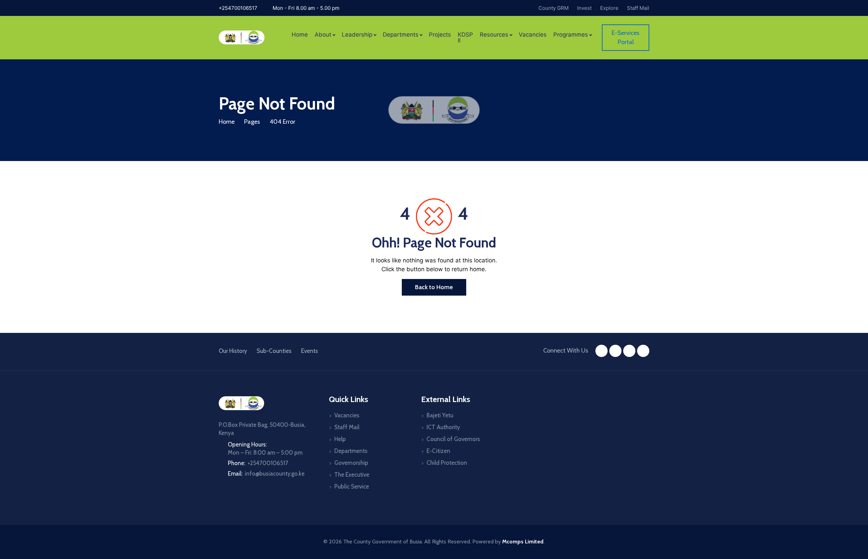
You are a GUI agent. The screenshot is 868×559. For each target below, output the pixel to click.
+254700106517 (238, 8)
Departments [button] (400, 35)
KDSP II (465, 37)
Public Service (351, 486)
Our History (233, 350)
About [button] (323, 35)
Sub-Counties (274, 350)
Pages (252, 121)
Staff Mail (638, 8)
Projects (440, 35)
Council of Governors (453, 439)
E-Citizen (438, 450)
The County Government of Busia (382, 541)
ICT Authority (443, 427)
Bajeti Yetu (440, 415)
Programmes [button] (570, 35)
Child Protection (447, 462)
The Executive (351, 474)
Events (309, 350)
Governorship (351, 462)
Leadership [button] (357, 35)
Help (340, 439)
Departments (351, 450)
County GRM (553, 8)
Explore (609, 8)
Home (300, 35)
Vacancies (533, 35)
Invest (584, 8)
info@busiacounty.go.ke (274, 473)
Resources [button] (494, 35)
